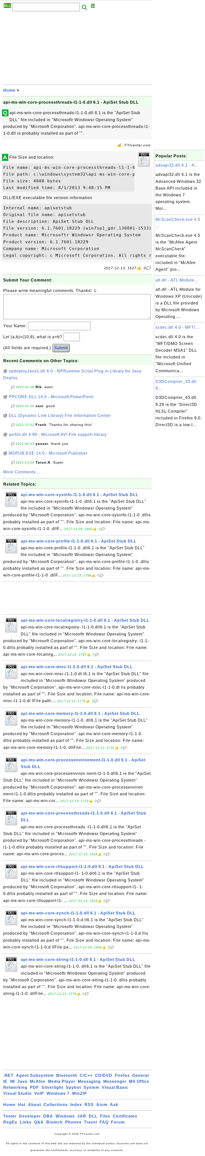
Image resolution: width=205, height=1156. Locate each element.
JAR (81, 1116)
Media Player (61, 1081)
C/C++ (86, 1075)
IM (12, 1081)
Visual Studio (17, 1093)
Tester (9, 1116)
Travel (90, 1122)
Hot (22, 1105)
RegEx (10, 1122)
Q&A (39, 1122)
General (140, 1075)
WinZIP (79, 1093)
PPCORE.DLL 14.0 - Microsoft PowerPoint (51, 397)
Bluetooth (66, 1075)
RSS (89, 1105)
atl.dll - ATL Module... (177, 280)
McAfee (38, 1081)
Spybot (73, 1087)
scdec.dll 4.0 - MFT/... (177, 327)
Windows (65, 1116)
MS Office (139, 1081)
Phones (73, 1122)
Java (22, 1081)
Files (105, 1116)
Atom (102, 1105)
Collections (56, 1105)
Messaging (89, 1081)
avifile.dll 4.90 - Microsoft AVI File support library (58, 434)
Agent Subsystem (35, 1075)
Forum (118, 1122)
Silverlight (52, 1087)
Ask (114, 1105)
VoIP (39, 1093)
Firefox (122, 1075)
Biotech (54, 1122)
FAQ (104, 1122)
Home (9, 90)
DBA (48, 1116)
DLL (93, 1116)
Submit (61, 348)
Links (26, 1122)
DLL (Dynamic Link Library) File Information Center (60, 415)
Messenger (114, 1081)
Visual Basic (115, 1087)
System (91, 1087)
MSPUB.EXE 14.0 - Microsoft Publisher (48, 453)
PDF (34, 1087)
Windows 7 (58, 1093)
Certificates (125, 1116)
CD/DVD (103, 1075)
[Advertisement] (77, 49)
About (34, 1105)
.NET (8, 1075)
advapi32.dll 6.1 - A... (177, 165)
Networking (15, 1087)
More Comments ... (22, 472)
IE (5, 1081)
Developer (30, 1116)
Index (76, 1105)
